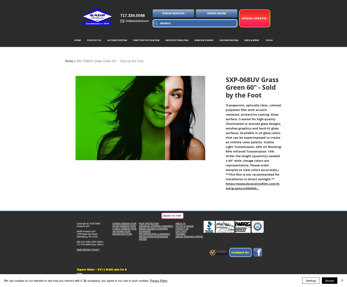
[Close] (342, 280)
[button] (174, 13)
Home (69, 61)
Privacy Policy (158, 281)
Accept (329, 281)
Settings (311, 281)
